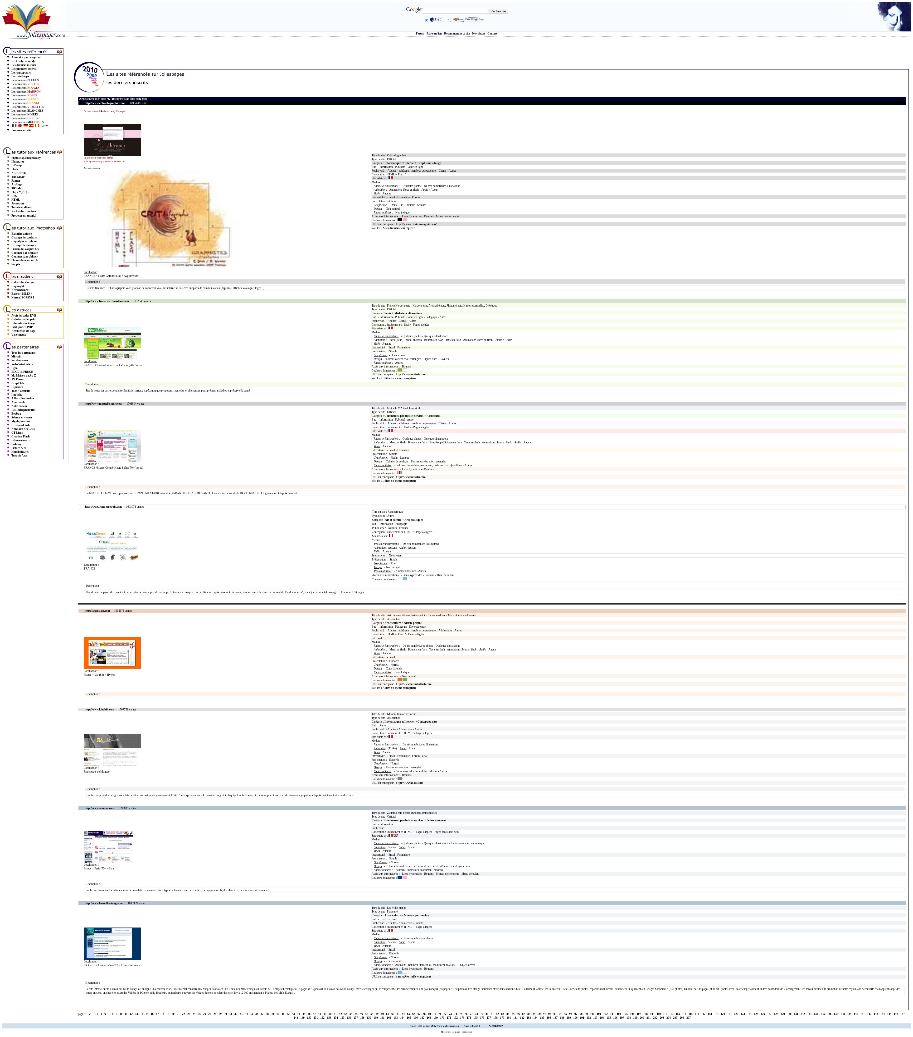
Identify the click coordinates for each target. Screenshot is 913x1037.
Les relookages (20, 76)
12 (131, 1014)
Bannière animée (21, 233)
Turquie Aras (19, 455)
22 (183, 1014)
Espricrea (17, 387)
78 (476, 1014)
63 (398, 1014)
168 (429, 1017)
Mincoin (16, 356)
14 (141, 1014)
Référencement (20, 290)
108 (645, 1014)
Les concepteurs (21, 72)
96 (570, 1014)
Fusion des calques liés (25, 249)
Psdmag (16, 444)
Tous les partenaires (23, 352)
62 (392, 1014)
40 (277, 1014)
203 (662, 1017)
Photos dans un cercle (24, 260)
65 (408, 1014)
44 (298, 1014)
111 (665, 1014)
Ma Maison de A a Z (23, 375)
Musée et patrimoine (416, 915)
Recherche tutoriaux (23, 211)
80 (487, 1014)
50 (330, 1014)
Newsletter (478, 33)
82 (497, 1014)
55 (356, 1014)
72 (445, 1014)
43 (293, 1014)
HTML (15, 199)
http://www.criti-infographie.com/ (416, 224)
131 (796, 1014)
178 (495, 1017)
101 (599, 1014)
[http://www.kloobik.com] (112, 765)
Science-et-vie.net (21, 417)
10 (121, 1014)
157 (356, 1017)
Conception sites (427, 721)
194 (602, 1017)
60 (382, 1014)
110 (659, 1014)
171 (449, 1017)
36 (256, 1014)
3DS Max (17, 188)
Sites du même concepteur (398, 228)
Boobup (16, 413)
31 (230, 1014)
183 (529, 1017)
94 (560, 1014)
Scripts (15, 264)
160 (376, 1017)
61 (387, 1014)
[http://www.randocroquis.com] (112, 562)
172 (455, 1017)
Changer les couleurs (24, 237)
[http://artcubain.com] (112, 668)
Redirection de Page (23, 330)
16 (152, 1014)
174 (469, 1017)
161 (382, 1017)
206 (682, 1017)
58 (371, 1014)
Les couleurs (25, 80)
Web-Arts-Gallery (22, 364)
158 (362, 1017)
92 (549, 1014)
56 (361, 1014)
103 (612, 1014)
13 (136, 1014)
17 (157, 1014)
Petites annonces (437, 820)
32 (235, 1014)
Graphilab (17, 383)
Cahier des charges (22, 282)
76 (466, 1014)
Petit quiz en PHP (22, 327)
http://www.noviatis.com (411, 374)
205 (675, 1017)
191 (582, 1017)
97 (575, 1014)
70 (434, 1014)
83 (502, 1014)
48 (319, 1014)
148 (296, 1017)
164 (402, 1017)
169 (435, 1017)
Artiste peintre (413, 623)
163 (395, 1017)
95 (565, 1014)
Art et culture (393, 519)
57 (366, 1014)
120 (723, 1014)
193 (595, 1017)
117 (703, 1014)
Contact (492, 33)
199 (635, 1017)
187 (555, 1017)
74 (455, 1014)
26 (204, 1014)
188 (562, 1017)
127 (769, 1014)
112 (671, 1014)
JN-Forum (17, 379)
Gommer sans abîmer (24, 256)
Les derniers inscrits (23, 65)
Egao (14, 368)
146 (896, 1014)
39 (272, 1014)
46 (309, 1014)
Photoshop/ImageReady (26, 157)
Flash (14, 169)
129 (783, 1014)
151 (316, 1017)
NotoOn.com (19, 406)
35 (251, 1014)
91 (544, 1014)
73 (450, 1014)
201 (648, 1017)
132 (803, 1014)
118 (710, 1014)
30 (225, 1014)
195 (609, 1017)
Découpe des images (23, 245)
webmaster (496, 1025)
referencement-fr (21, 440)
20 (173, 1014)
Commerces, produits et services (403, 415)
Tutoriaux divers (21, 207)
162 (389, 1017)
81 (492, 1014)
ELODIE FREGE (22, 371)
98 (581, 1014)
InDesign (17, 165)
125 (756, 1014)
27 (209, 1014)
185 (542, 1017)
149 (302, 1017)
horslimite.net (19, 360)
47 (314, 1014)
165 (409, 1017)
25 (199, 1014)
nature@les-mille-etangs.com (413, 976)
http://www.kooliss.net (409, 782)
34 (246, 1014)
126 (763, 1014)
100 (592, 1014)
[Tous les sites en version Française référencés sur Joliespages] (14, 126)
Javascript (17, 203)
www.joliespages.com (449, 1026)
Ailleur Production (22, 398)
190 (575, 1017)
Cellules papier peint (23, 319)
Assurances (434, 415)
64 (403, 1014)
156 (349, 1017)
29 (220, 1014)
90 (539, 1014)
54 (351, 1014)
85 (513, 1014)
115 (691, 1014)
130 (789, 1014)
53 (345, 1014)
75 (460, 1014)
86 (518, 1014)
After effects (18, 173)
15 (147, 1014)
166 (415, 1017)
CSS (14, 196)
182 (522, 1017)
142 (869, 1014)
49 (324, 1014)
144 (882, 1014)
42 (288, 1014)
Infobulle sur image (23, 323)
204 (668, 1017)
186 (549, 1017)
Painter (15, 180)
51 (335, 1014)
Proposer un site (21, 130)
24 (194, 1014)
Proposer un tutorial (23, 215)
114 (684, 1014)
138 (842, 1014)
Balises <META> (21, 293)
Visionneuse (18, 334)
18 (162, 1014)
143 (876, 1014)
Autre (44, 126)
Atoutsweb (18, 402)
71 (439, 1014)
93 (555, 1014)
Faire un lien (434, 33)
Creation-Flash (20, 425)
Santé (387, 313)
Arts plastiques (413, 519)
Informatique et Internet (399, 163)
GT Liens (17, 432)
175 (475, 1017)
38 (267, 1014)
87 (523, 1014)
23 (188, 1014)
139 (849, 1014)
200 (642, 1017)
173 (462, 1017)
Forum (420, 33)
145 (889, 1014)
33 (241, 1014)
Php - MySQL (20, 192)
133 (809, 1014)
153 (329, 1017)
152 (322, 1017)
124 (749, 1014)
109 (652, 1014)
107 (639, 1014)
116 (697, 1014)
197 (622, 1017)
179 (502, 1017)
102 (605, 1014)
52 (340, 1014)
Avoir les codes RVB (23, 315)
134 (816, 1014)
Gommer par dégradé (24, 252)
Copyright (17, 286)
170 (442, 1017)
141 (862, 1014)
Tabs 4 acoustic (20, 390)
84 (507, 1014)
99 (586, 1014)
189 (569, 1017)
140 (856, 1014)
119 (716, 1014)
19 (167, 1014)
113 (678, 1014)
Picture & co (18, 448)
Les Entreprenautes (23, 410)
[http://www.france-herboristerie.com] (112, 358)
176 (482, 1017)
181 (515, 1017)
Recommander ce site (457, 33)
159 (369, 1017)
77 (471, 1014)
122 (736, 1014)
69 (429, 1014)
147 (902, 1014)
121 (729, 1014)
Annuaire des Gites (23, 429)
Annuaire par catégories (26, 57)
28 (215, 1014)
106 (632, 1014)
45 (303, 1014)
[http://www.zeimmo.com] (112, 861)
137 (836, 1014)
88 (528, 1014)
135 (823, 1014)
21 (178, 1014)
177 (489, 1017)
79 (481, 1014)
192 (589, 1017)
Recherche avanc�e (23, 61)
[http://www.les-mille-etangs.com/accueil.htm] (112, 958)
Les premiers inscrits (24, 68)
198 (628, 1017)
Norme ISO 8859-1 (22, 297)
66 (413, 1014)
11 (126, 1014)
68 (424, 1014)
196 (615, 1017)
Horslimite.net (20, 451)
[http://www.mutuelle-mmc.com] (112, 461)
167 (422, 1017)
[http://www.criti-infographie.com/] (112, 155)
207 (688, 1017)
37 (262, 1014)
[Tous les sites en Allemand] (26, 126)
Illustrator (17, 161)
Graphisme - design (429, 163)
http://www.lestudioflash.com (414, 684)
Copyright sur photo (24, 241)
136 (829, 1014)
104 (619, 1014)
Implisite (16, 394)
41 (283, 1014)
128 (776, 1014)
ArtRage (16, 184)
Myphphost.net (20, 421)
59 (377, 1014)
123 (743, 1014)
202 (655, 1017)
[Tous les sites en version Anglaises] (20, 126)
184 (535, 1017)
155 (342, 1017)
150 (309, 1017)
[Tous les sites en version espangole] (31, 126)
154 (336, 1017)
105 (625, 1014)
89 (534, 1014)
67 (419, 1014)
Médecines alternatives (408, 313)
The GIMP (17, 177)
